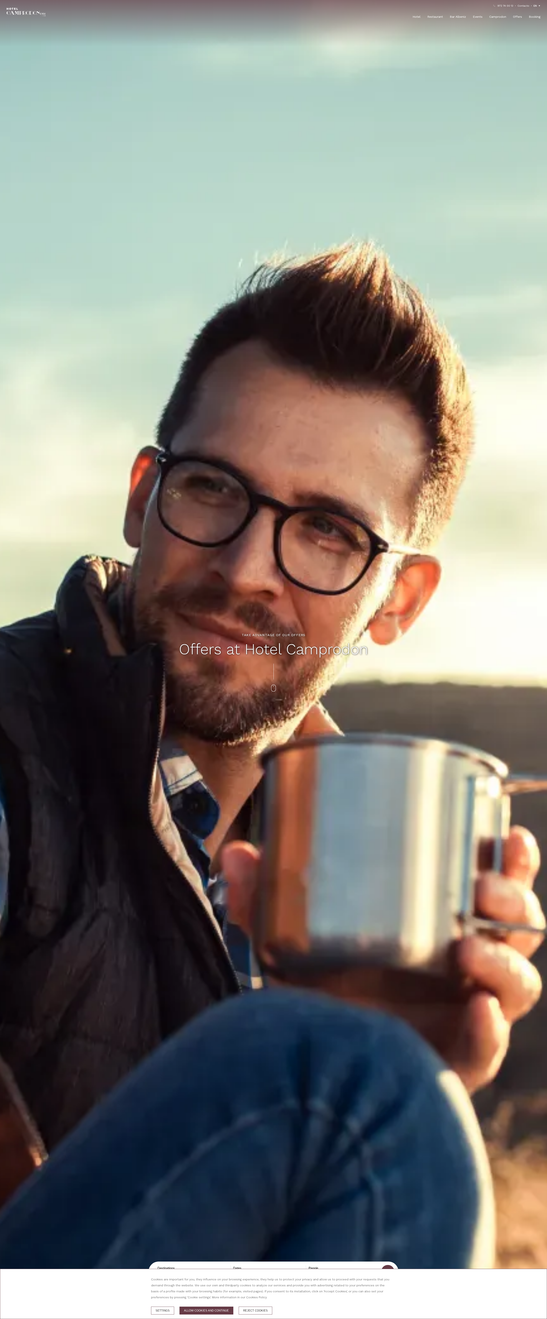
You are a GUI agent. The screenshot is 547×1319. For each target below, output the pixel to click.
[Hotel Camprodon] (26, 12)
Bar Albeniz (458, 16)
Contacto (523, 5)
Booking (534, 16)
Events (477, 16)
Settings (163, 1310)
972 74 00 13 (505, 5)
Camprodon (497, 16)
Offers (517, 16)
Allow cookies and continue (206, 1310)
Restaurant (435, 16)
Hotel (417, 16)
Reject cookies (255, 1310)
